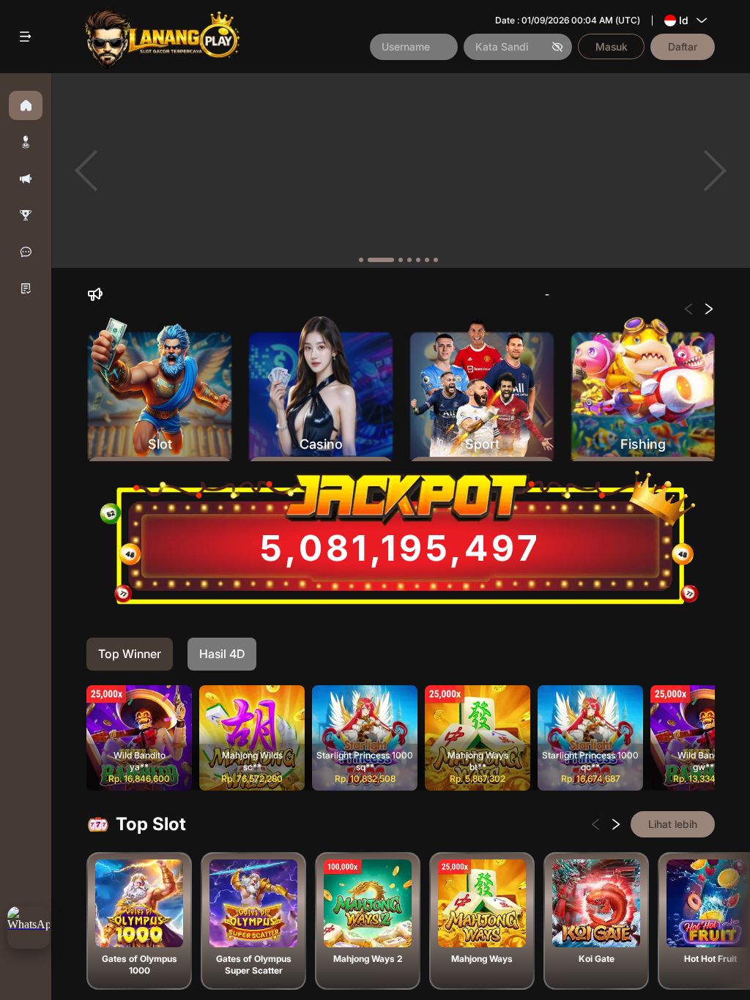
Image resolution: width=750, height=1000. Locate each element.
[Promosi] (25, 178)
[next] (715, 170)
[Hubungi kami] (25, 251)
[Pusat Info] (25, 288)
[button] (25, 142)
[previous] (86, 170)
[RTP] (25, 215)
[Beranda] (25, 105)
